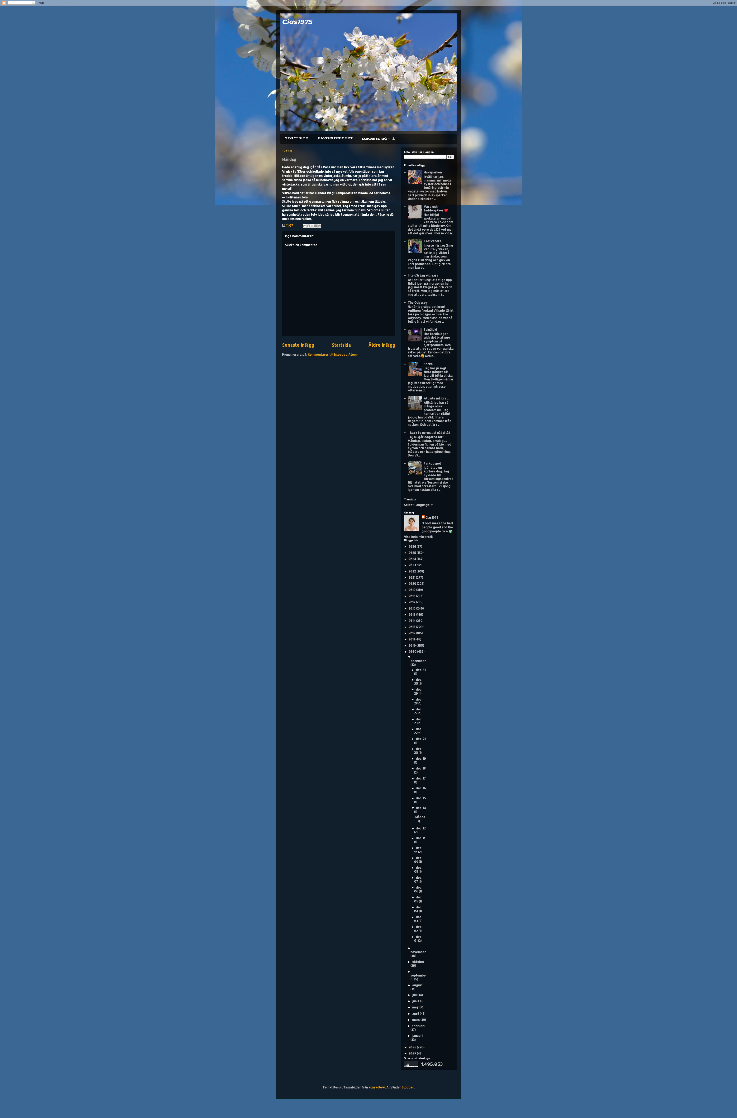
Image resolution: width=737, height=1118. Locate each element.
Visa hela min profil (418, 537)
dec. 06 (418, 889)
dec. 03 (418, 919)
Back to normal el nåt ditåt (430, 433)
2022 (413, 571)
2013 (412, 627)
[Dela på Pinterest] (319, 226)
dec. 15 (421, 798)
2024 (413, 559)
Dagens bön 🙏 (379, 138)
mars (416, 1020)
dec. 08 (418, 869)
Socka (428, 364)
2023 (413, 565)
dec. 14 (421, 808)
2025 (413, 553)
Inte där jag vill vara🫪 (424, 275)
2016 (412, 608)
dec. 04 (418, 909)
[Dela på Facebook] (316, 226)
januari (417, 1036)
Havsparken (433, 172)
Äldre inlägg (381, 345)
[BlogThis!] (308, 226)
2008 (413, 1047)
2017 (412, 602)
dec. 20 (418, 750)
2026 (413, 546)
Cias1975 (297, 22)
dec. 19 (421, 758)
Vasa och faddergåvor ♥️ (436, 208)
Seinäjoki (430, 329)
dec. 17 (421, 778)
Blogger (408, 1087)
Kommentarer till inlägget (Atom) (333, 354)
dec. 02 (418, 928)
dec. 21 (421, 739)
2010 (412, 645)
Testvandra (432, 241)
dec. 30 (418, 681)
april (416, 1013)
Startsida (297, 138)
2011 (412, 639)
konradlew (377, 1087)
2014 (412, 621)
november (418, 952)
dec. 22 (418, 731)
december (418, 661)
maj (415, 1007)
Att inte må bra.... (436, 398)
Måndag (420, 818)
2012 (412, 633)
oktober (418, 962)
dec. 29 (418, 691)
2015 (412, 614)
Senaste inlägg (298, 345)
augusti (417, 985)
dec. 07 (418, 879)
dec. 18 (421, 768)
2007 (413, 1053)
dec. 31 (421, 670)
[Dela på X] (312, 226)
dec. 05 (418, 899)
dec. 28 (418, 701)
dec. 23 (418, 721)
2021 (412, 577)
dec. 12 (421, 828)
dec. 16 (421, 788)
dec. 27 (418, 711)
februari (418, 1026)
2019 (412, 590)
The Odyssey (418, 302)
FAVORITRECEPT (335, 138)
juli (414, 995)
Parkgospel (432, 463)
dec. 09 (418, 860)
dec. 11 (420, 838)
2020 (413, 583)
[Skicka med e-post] (305, 226)
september (418, 977)
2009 (413, 651)
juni (415, 1001)
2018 (412, 596)
